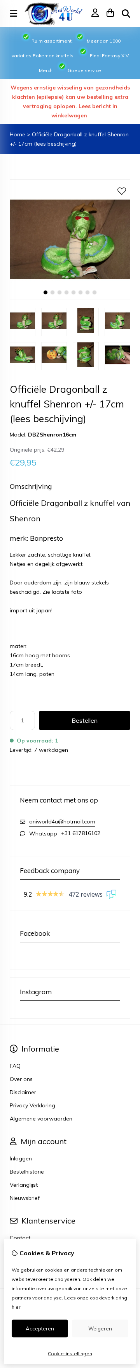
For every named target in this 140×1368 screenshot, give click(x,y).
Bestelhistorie (27, 1171)
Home (17, 134)
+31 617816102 (80, 833)
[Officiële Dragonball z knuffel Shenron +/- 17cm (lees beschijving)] (70, 297)
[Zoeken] (126, 13)
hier (16, 1307)
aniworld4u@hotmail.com (62, 821)
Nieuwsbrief (25, 1197)
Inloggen (21, 1158)
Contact (20, 1237)
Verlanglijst (24, 1184)
